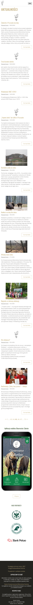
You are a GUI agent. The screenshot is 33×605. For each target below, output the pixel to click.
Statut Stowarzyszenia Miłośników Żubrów (16, 584)
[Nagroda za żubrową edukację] (16, 291)
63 (11, 419)
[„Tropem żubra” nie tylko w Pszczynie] (16, 112)
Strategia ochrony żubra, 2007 (16, 566)
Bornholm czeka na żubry (8, 168)
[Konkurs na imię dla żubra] (16, 203)
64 (14, 419)
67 (21, 419)
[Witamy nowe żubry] (16, 246)
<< (6, 419)
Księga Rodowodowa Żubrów (16, 568)
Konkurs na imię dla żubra (9, 212)
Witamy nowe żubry (7, 255)
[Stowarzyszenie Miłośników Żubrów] (2, 3)
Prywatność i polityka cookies (16, 571)
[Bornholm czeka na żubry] (16, 157)
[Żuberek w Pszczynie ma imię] (16, 17)
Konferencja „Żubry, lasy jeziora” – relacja (14, 386)
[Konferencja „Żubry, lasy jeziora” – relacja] (16, 376)
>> (27, 419)
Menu (30, 3)
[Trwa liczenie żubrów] (16, 56)
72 (25, 419)
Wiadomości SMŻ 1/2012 (8, 92)
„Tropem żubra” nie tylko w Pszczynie (12, 117)
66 (19, 419)
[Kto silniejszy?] (16, 334)
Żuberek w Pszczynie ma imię (10, 23)
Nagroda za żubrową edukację (10, 301)
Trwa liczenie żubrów (7, 61)
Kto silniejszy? (5, 340)
